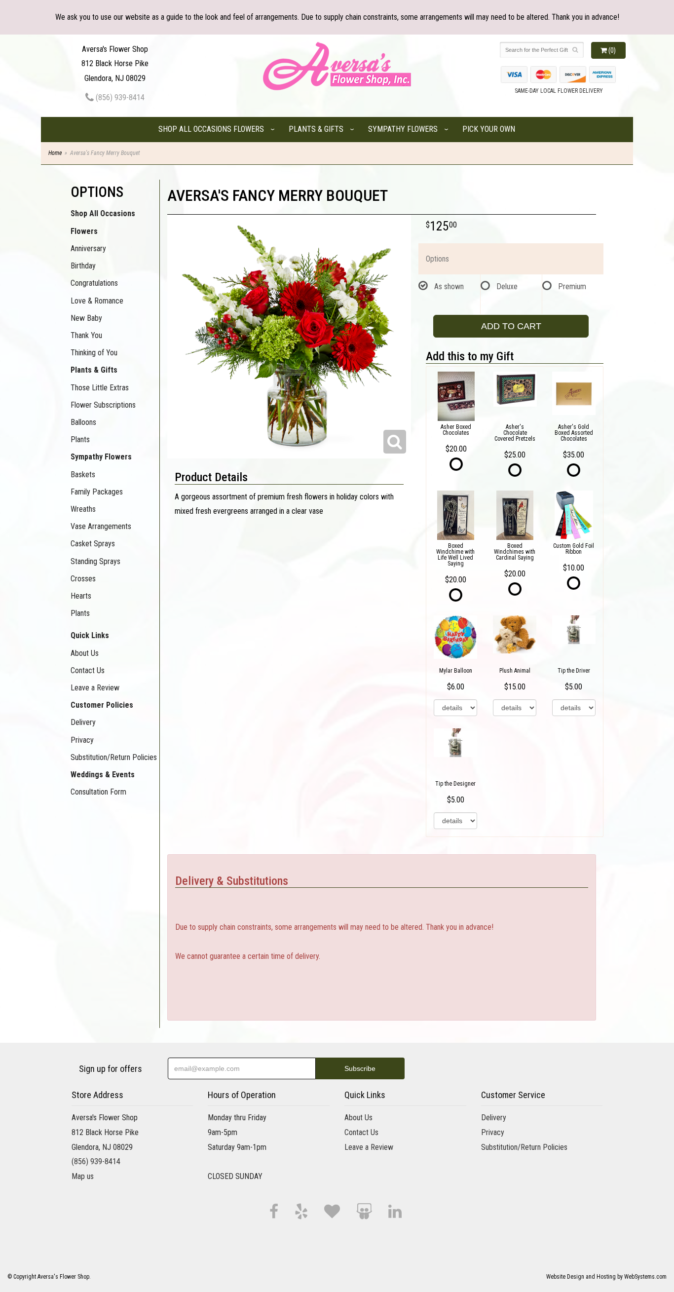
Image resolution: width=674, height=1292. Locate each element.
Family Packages (97, 491)
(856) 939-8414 (119, 97)
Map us (83, 1176)
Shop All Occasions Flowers (211, 129)
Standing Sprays (95, 561)
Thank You (86, 335)
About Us (85, 653)
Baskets (83, 474)
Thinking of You (94, 352)
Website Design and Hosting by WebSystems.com (606, 1276)
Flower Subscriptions (103, 405)
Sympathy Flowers (403, 129)
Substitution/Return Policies (114, 757)
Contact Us (88, 670)
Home (55, 153)
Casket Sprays (93, 543)
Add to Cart (511, 326)
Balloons (83, 422)
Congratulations (94, 283)
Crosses (83, 578)
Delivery (83, 722)
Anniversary (88, 248)
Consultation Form (98, 792)
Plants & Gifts (316, 129)
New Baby (86, 318)
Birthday (83, 265)
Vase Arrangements (101, 526)
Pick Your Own (488, 129)
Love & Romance (97, 300)
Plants (80, 439)
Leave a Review (95, 687)
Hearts (81, 596)
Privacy (82, 740)
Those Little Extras (100, 387)
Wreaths (83, 509)
